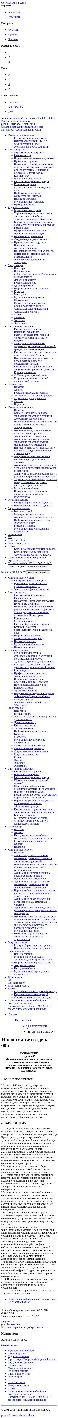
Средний (13, 34)
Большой (13, 39)
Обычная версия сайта (13, 2)
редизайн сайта (17, 1415)
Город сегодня (23, 1020)
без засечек (14, 12)
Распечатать (10, 1324)
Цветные (13, 102)
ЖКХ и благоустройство (35, 1025)
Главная (13, 1014)
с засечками (14, 16)
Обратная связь (9, 1345)
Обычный (13, 29)
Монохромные (16, 106)
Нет (10, 111)
